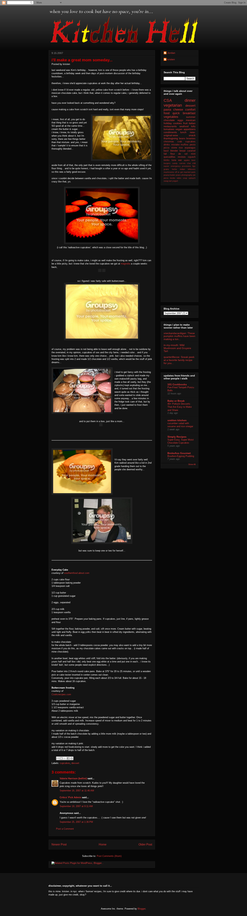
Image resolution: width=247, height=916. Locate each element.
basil (166, 151)
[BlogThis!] (61, 758)
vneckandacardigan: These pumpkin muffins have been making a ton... (179, 336)
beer (193, 160)
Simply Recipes (176, 436)
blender (174, 151)
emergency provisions (181, 166)
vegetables (171, 117)
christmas (169, 141)
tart (170, 181)
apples (187, 160)
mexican (190, 120)
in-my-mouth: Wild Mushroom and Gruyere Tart (177, 348)
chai (189, 163)
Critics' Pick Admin (70, 797)
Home (103, 844)
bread (182, 151)
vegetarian (173, 105)
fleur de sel (179, 154)
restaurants (170, 126)
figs (193, 166)
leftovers (191, 169)
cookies (177, 123)
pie (194, 175)
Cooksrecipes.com (61, 694)
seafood (184, 126)
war (180, 160)
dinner (190, 100)
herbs (174, 169)
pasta (167, 109)
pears (178, 175)
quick (176, 113)
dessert (75, 763)
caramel (191, 151)
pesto (192, 144)
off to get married (182, 172)
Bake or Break (176, 400)
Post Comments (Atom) (109, 856)
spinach (192, 178)
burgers (167, 163)
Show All (191, 464)
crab (179, 141)
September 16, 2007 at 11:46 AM (77, 790)
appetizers (189, 129)
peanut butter (169, 175)
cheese (178, 109)
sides (179, 178)
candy (175, 163)
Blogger (141, 908)
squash (191, 157)
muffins (184, 144)
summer (190, 116)
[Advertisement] (178, 244)
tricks (166, 160)
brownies (190, 138)
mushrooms (169, 172)
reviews (182, 157)
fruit (185, 123)
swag (166, 181)
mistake (175, 144)
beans (182, 138)
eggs (180, 120)
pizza (166, 178)
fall (165, 154)
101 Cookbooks (177, 384)
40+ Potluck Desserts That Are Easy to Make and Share (179, 406)
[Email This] (58, 758)
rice (181, 147)
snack (192, 135)
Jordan (171, 52)
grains (166, 169)
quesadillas (169, 157)
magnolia (125, 263)
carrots (182, 163)
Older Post (145, 844)
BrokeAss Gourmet (179, 453)
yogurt (175, 181)
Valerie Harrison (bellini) (73, 778)
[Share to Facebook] (68, 758)
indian (182, 169)
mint (193, 154)
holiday (168, 123)
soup (185, 178)
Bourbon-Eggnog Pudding (180, 456)
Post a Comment (65, 828)
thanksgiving (171, 138)
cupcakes (65, 763)
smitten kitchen (177, 420)
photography (186, 175)
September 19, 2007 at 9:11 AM (76, 806)
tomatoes (169, 129)
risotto (172, 178)
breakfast (189, 113)
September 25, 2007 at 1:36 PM (76, 822)
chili (193, 163)
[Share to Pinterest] (71, 758)
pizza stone (170, 147)
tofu (193, 126)
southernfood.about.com (76, 573)
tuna (174, 160)
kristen (171, 59)
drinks (167, 144)
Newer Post (59, 844)
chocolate (169, 120)
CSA (168, 100)
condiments (170, 132)
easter (166, 166)
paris (193, 172)
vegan (178, 129)
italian (192, 123)
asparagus (190, 147)
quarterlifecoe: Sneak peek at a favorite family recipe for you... (179, 360)
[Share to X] (65, 758)
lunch (183, 132)
